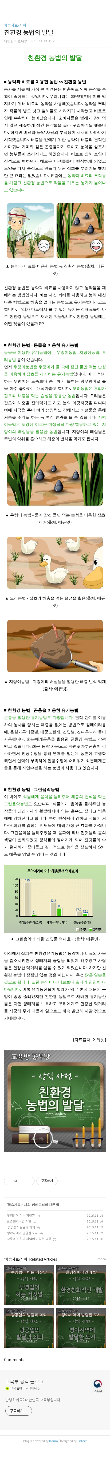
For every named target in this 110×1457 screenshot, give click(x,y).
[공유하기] (22, 1181)
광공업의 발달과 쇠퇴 (21, 1227)
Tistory (82, 1441)
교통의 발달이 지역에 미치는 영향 (29, 1239)
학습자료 (14, 1205)
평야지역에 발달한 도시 (22, 1233)
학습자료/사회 (15, 25)
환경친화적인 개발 (19, 1221)
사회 (27, 1205)
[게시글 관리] (28, 1181)
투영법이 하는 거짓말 (21, 1215)
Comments (14, 1359)
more (101, 1259)
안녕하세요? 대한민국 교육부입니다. (33, 1400)
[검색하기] (103, 6)
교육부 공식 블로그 (24, 1382)
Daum (53, 1441)
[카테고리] (6, 6)
